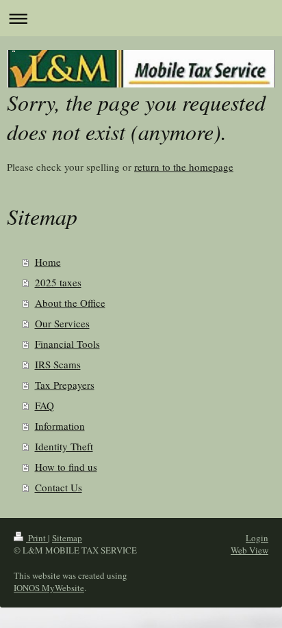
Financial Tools (67, 344)
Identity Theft (64, 446)
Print (37, 538)
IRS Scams (58, 364)
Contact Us (58, 487)
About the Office (70, 303)
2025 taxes (58, 282)
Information (60, 426)
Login (257, 538)
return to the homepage (183, 167)
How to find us (66, 467)
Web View (249, 550)
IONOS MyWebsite (49, 588)
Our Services (62, 323)
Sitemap (67, 538)
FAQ (44, 405)
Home (48, 262)
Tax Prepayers (64, 385)
